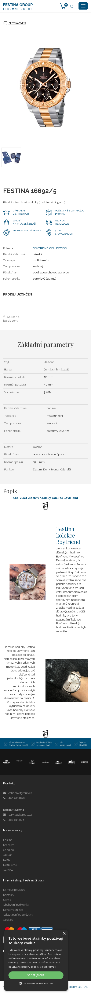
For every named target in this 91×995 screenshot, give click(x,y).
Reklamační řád (13, 909)
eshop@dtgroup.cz (20, 793)
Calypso (8, 869)
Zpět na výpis (17, 23)
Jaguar (7, 854)
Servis (7, 899)
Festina (7, 840)
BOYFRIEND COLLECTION (50, 248)
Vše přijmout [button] (36, 975)
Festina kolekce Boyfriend (68, 535)
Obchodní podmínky (16, 904)
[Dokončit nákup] (63, 6)
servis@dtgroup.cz (20, 814)
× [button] (64, 933)
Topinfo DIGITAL (78, 986)
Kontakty (8, 894)
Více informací (48, 966)
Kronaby (8, 844)
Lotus (6, 859)
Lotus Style (10, 864)
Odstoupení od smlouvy (18, 914)
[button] (35, 983)
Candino (8, 849)
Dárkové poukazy (14, 889)
